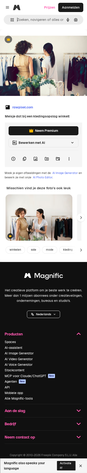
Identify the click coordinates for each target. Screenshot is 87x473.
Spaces (10, 342)
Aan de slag (15, 410)
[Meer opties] (69, 158)
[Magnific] (43, 276)
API (7, 387)
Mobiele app (14, 393)
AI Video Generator (19, 359)
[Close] (80, 466)
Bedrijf (10, 423)
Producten (14, 333)
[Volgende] (81, 217)
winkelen (15, 250)
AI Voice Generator (18, 365)
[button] (43, 314)
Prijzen (49, 7)
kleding (68, 250)
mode (49, 250)
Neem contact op (20, 437)
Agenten (15, 381)
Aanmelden (71, 7)
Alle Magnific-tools (19, 398)
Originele (30, 40)
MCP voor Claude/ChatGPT (29, 376)
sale (33, 250)
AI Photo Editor (42, 177)
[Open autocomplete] (10, 20)
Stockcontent (14, 370)
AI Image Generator (65, 173)
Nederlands (43, 314)
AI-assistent (13, 348)
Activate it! (65, 465)
